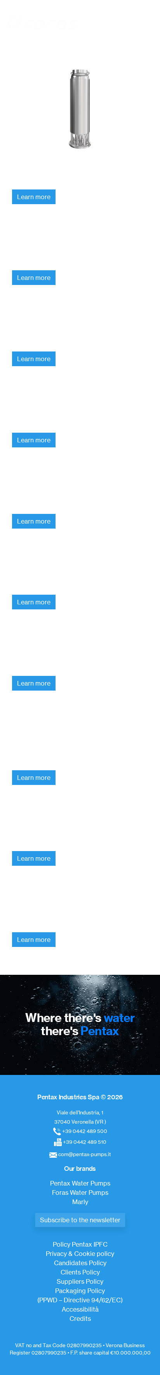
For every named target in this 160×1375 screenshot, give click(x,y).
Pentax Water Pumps (80, 1183)
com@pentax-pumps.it (84, 1154)
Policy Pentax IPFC (80, 1244)
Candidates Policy (80, 1263)
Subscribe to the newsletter (80, 1220)
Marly (80, 1202)
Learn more (33, 197)
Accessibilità (80, 1309)
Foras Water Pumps (80, 1192)
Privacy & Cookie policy (80, 1253)
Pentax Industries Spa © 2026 (80, 1097)
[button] (144, 21)
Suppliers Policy (80, 1281)
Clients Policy (80, 1272)
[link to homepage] (44, 21)
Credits (80, 1318)
